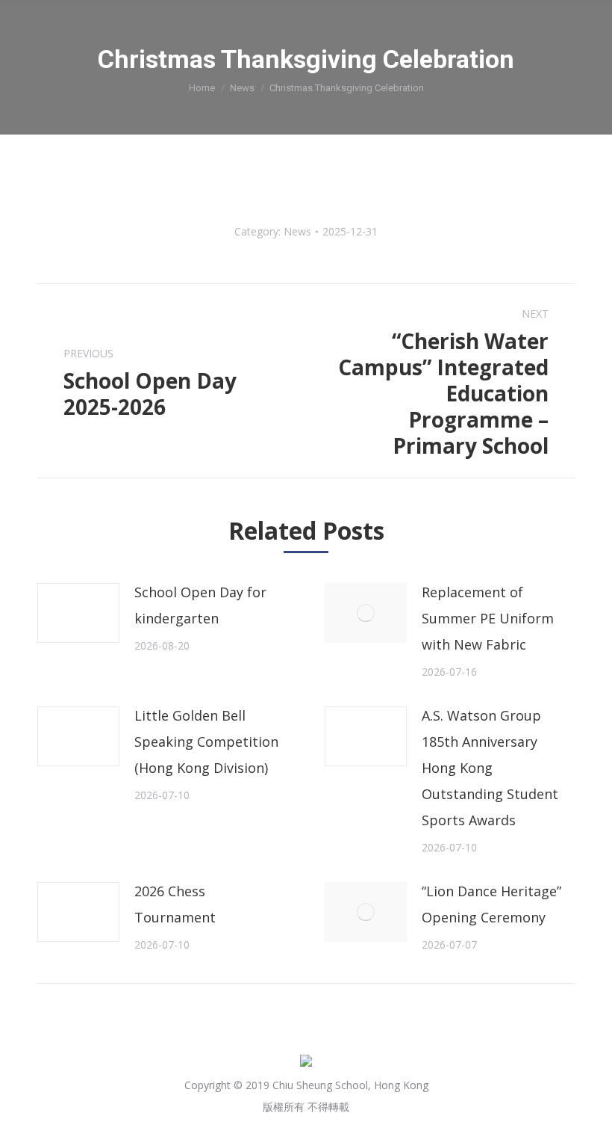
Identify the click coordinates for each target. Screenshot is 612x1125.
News (242, 87)
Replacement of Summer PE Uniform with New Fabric (488, 618)
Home (202, 87)
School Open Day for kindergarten (200, 605)
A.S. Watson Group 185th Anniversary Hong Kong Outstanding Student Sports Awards (490, 767)
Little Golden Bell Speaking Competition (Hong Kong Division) (206, 741)
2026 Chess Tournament (175, 904)
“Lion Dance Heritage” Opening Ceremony (491, 904)
